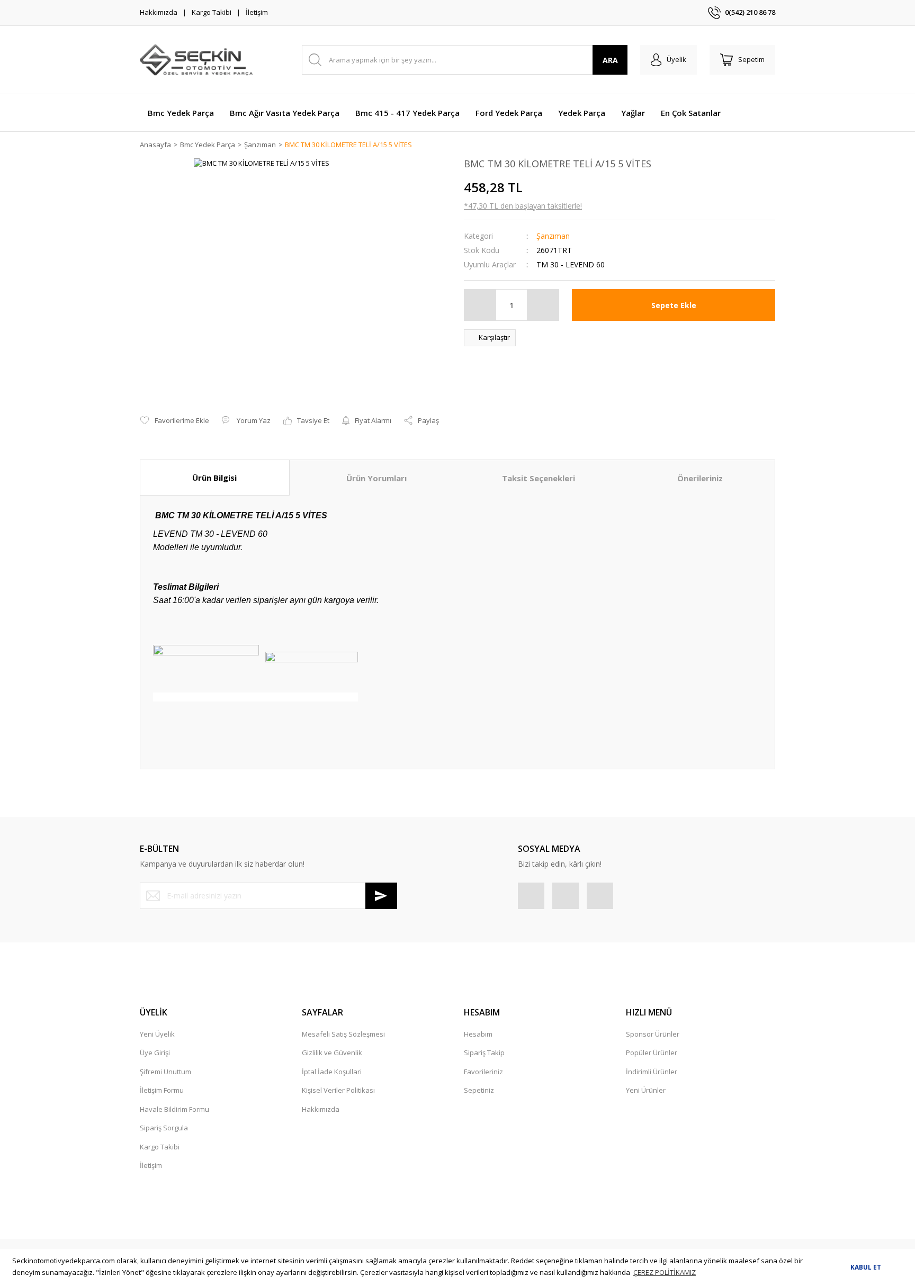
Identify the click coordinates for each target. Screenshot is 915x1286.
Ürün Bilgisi (214, 477)
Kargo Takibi (211, 12)
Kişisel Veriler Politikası (338, 1090)
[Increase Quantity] (543, 305)
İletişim (257, 12)
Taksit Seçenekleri (538, 478)
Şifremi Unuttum (165, 1071)
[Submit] (381, 896)
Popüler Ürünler (651, 1052)
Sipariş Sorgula (164, 1127)
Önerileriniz (700, 478)
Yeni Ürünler (646, 1090)
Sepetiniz (479, 1090)
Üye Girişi (155, 1052)
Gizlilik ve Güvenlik (332, 1052)
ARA (610, 60)
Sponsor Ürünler (652, 1034)
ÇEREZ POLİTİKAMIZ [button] (664, 1272)
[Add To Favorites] (174, 421)
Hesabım (478, 1034)
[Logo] (196, 60)
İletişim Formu (162, 1090)
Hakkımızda (158, 12)
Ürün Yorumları (376, 478)
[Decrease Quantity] (480, 305)
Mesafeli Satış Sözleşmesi (343, 1034)
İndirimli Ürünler (651, 1071)
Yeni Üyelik (157, 1034)
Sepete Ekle (673, 305)
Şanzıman (553, 236)
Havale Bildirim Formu (174, 1109)
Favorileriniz (483, 1071)
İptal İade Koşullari (332, 1071)
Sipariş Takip (484, 1052)
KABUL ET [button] (865, 1267)
